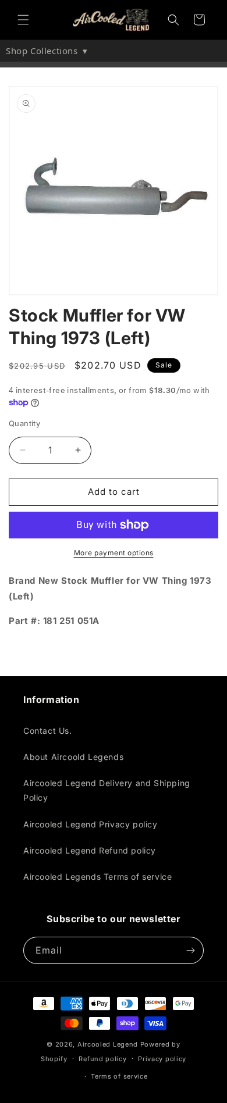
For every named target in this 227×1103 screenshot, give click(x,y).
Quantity (24, 423)
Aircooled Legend (107, 1044)
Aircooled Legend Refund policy (89, 850)
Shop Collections (47, 50)
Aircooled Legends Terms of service (97, 876)
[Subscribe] (190, 950)
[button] (23, 20)
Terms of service (119, 1076)
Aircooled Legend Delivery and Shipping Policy (106, 790)
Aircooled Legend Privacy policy (90, 824)
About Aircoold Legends (73, 757)
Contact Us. (47, 731)
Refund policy (102, 1059)
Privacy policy (162, 1059)
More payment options (114, 552)
